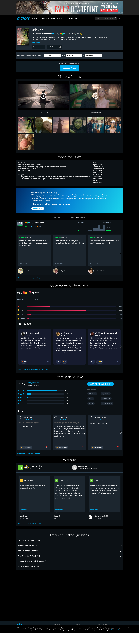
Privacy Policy (116, 630)
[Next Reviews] (120, 254)
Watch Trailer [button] (37, 47)
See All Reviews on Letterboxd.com (29, 278)
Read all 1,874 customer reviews (28, 453)
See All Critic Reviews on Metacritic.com (31, 523)
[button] (52, 55)
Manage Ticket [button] (62, 18)
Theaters (44, 18)
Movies (34, 18)
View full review (24, 509)
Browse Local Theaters (69, 68)
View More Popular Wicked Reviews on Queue (33, 369)
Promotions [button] (73, 18)
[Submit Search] (115, 18)
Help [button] (53, 18)
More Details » (36, 42)
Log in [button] (120, 18)
